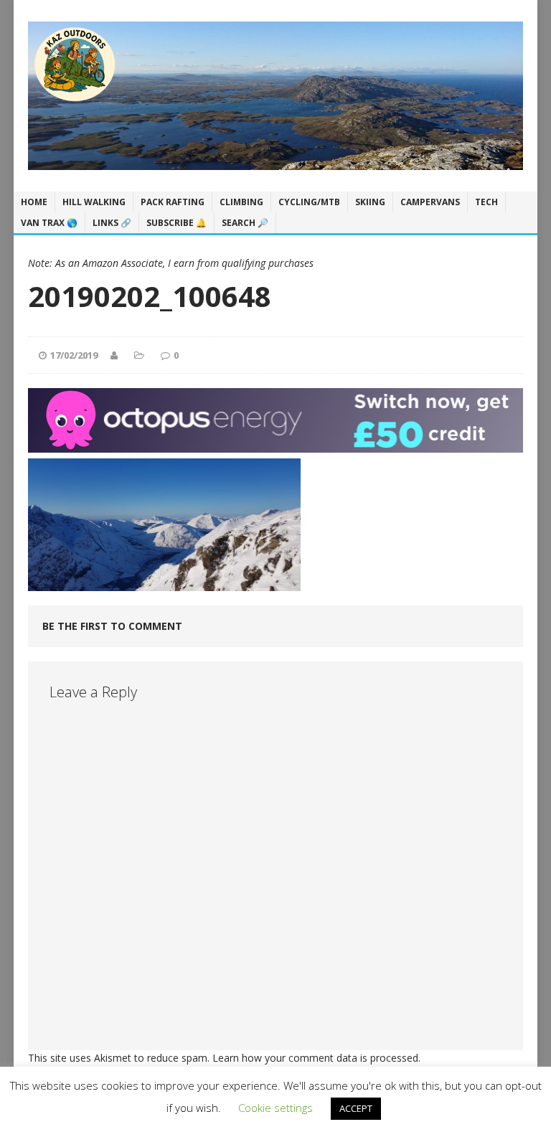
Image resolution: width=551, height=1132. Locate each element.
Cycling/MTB (309, 202)
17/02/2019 (74, 355)
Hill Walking (94, 202)
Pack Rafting (172, 202)
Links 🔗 (112, 223)
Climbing (241, 202)
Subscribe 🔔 (176, 223)
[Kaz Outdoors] (275, 96)
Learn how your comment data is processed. (316, 1058)
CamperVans (430, 202)
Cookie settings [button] (275, 1107)
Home (34, 202)
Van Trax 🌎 (49, 223)
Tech (486, 202)
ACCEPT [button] (355, 1108)
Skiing (370, 202)
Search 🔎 (245, 223)
